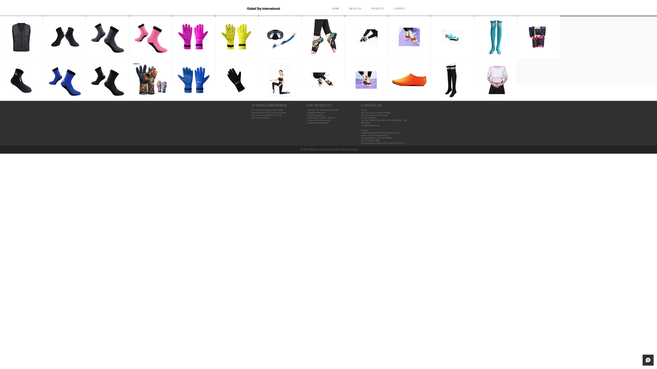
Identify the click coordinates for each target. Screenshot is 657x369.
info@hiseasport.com (370, 125)
